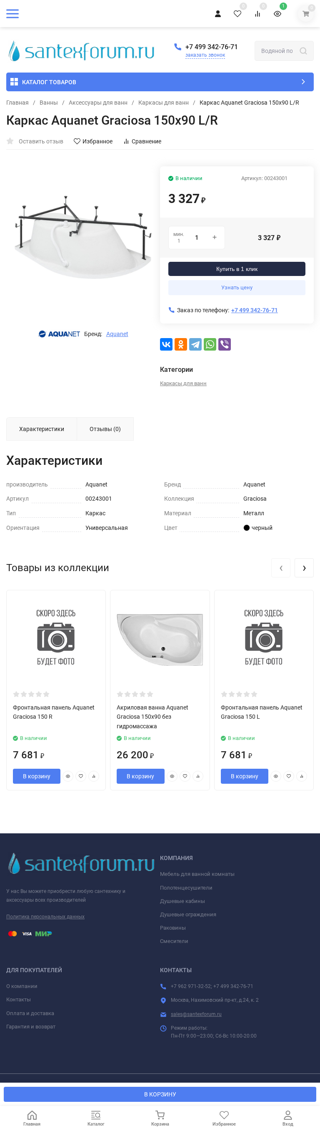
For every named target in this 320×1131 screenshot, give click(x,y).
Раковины (173, 928)
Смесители (174, 941)
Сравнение (146, 141)
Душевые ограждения (188, 914)
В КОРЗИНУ (160, 1094)
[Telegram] (195, 344)
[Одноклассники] (181, 344)
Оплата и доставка (30, 1013)
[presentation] (280, 567)
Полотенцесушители (186, 888)
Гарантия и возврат (30, 1026)
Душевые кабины (182, 901)
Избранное (97, 141)
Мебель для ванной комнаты (197, 874)
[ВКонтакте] (166, 344)
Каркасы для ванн (163, 102)
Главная (17, 102)
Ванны (49, 102)
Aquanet (117, 334)
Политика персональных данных (45, 917)
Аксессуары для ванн (98, 102)
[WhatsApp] (210, 344)
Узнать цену (236, 287)
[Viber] (224, 344)
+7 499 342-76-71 (211, 47)
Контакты (18, 999)
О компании (22, 986)
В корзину (36, 776)
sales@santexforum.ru (196, 1014)
